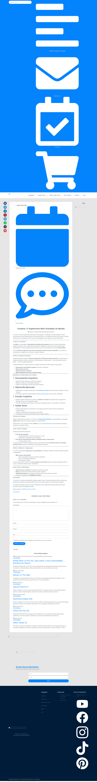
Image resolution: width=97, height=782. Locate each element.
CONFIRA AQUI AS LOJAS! (28, 489)
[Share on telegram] (5, 219)
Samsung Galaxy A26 (22, 599)
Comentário (16, 505)
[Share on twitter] (5, 207)
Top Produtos (67, 195)
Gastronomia (41, 195)
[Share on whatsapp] (5, 222)
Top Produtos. (16, 492)
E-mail (15, 529)
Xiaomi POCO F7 (20, 587)
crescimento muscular (43, 390)
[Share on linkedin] (5, 211)
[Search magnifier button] (30, 2)
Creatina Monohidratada (44, 419)
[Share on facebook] (5, 203)
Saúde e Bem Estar (54, 195)
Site (14, 534)
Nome (15, 523)
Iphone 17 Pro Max (21, 575)
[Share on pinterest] (5, 215)
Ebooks (77, 195)
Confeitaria (31, 195)
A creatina (15, 334)
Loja (84, 195)
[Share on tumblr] (5, 226)
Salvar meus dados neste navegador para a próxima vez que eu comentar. (32, 540)
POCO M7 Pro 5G (21, 611)
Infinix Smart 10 (20, 623)
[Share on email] (5, 230)
